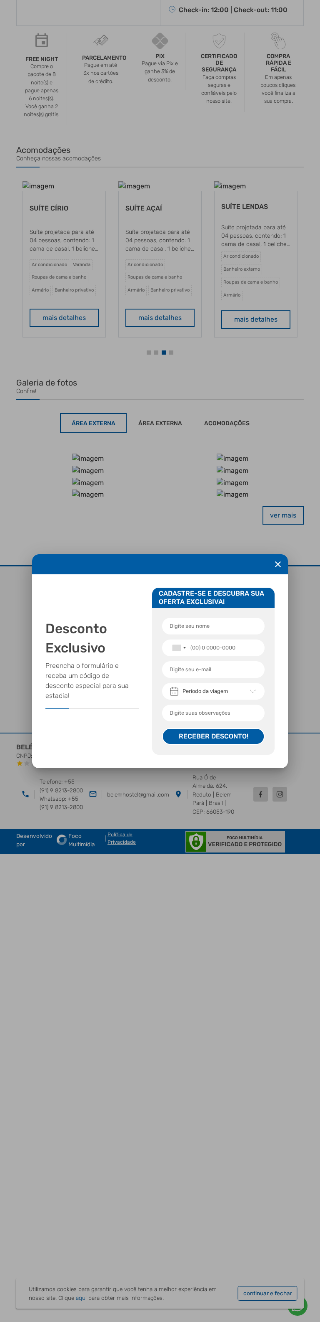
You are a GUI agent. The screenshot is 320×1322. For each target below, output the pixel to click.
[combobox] (178, 648)
